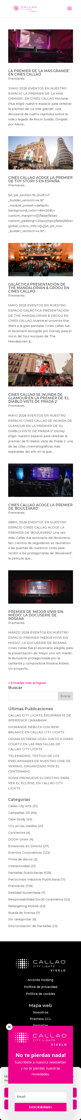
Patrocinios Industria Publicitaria (34, 879)
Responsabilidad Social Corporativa (35, 899)
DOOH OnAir (18, 839)
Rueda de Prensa (21, 913)
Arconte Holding (40, 980)
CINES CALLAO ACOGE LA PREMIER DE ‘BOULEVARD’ (40, 507)
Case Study (16, 819)
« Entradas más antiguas (27, 683)
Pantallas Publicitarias (25, 873)
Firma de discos (20, 859)
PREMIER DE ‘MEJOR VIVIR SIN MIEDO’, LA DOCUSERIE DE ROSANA (35, 615)
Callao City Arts (20, 806)
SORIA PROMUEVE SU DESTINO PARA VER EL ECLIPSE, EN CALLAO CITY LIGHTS (38, 783)
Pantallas (40, 1025)
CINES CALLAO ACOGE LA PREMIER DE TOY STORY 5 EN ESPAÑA (40, 179)
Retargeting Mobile (23, 906)
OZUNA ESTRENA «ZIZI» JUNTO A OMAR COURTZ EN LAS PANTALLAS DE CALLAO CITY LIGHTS (40, 744)
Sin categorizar (20, 919)
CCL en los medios (22, 826)
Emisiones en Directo (25, 846)
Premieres (16, 79)
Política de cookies (40, 994)
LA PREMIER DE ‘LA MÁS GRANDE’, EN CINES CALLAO (39, 72)
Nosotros (40, 1012)
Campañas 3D (19, 813)
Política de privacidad (40, 987)
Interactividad (19, 866)
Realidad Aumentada (24, 893)
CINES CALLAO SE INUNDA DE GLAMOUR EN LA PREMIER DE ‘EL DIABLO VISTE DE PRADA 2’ (38, 398)
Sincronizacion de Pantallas (29, 926)
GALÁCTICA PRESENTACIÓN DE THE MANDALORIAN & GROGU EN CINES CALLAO (38, 287)
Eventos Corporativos (25, 853)
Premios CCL (40, 1019)
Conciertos (16, 833)
